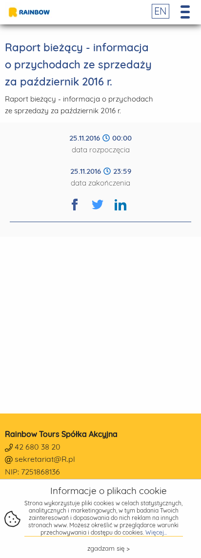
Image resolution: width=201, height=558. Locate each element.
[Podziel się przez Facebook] (80, 210)
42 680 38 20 (37, 447)
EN (160, 11)
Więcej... (156, 532)
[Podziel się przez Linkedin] (126, 210)
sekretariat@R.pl (45, 459)
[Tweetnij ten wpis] (103, 210)
